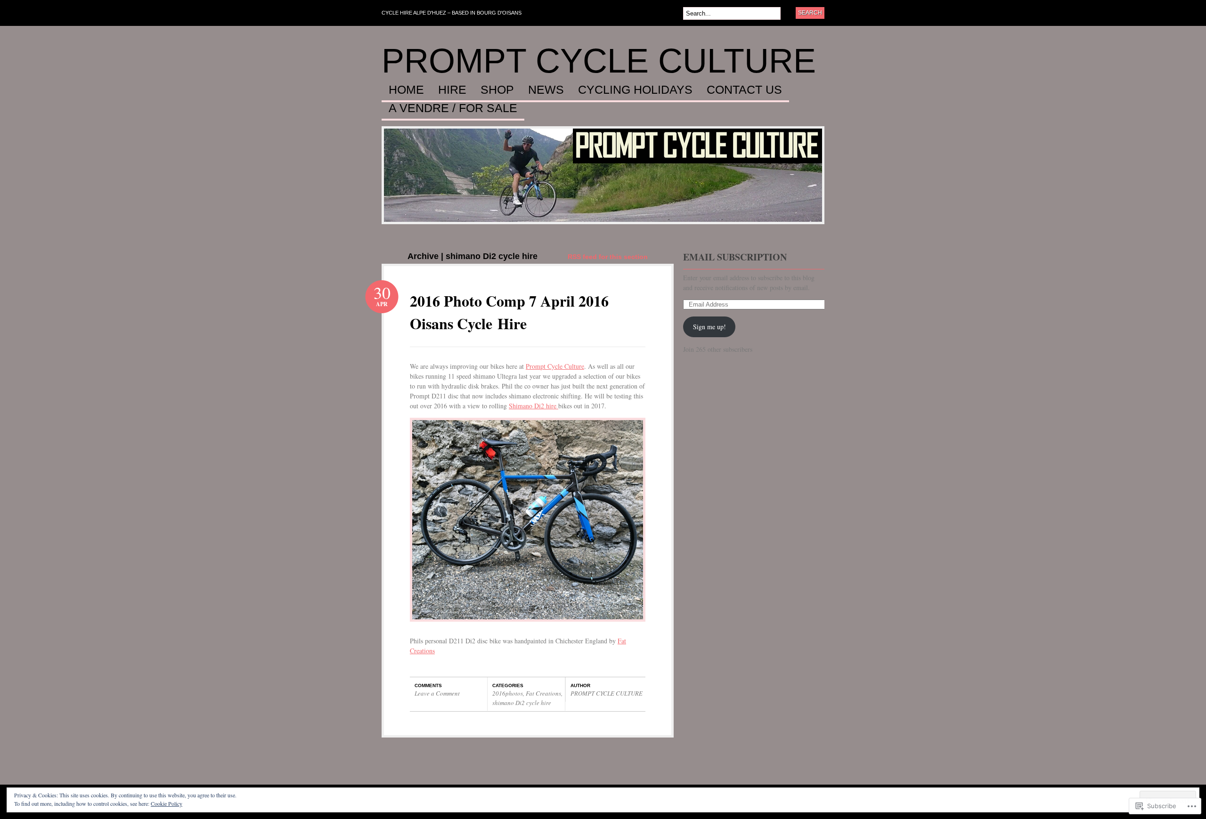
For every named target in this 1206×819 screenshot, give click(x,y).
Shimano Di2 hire (533, 405)
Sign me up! (709, 326)
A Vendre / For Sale (453, 108)
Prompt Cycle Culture (555, 366)
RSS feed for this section (608, 256)
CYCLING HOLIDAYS (635, 90)
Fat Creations (543, 693)
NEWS (546, 90)
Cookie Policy (166, 803)
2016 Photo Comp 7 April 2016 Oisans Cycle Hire (509, 312)
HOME (406, 90)
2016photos (507, 693)
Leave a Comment (437, 693)
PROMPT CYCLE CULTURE (599, 61)
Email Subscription (735, 257)
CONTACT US (744, 90)
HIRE (452, 90)
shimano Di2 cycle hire (521, 702)
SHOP (497, 90)
